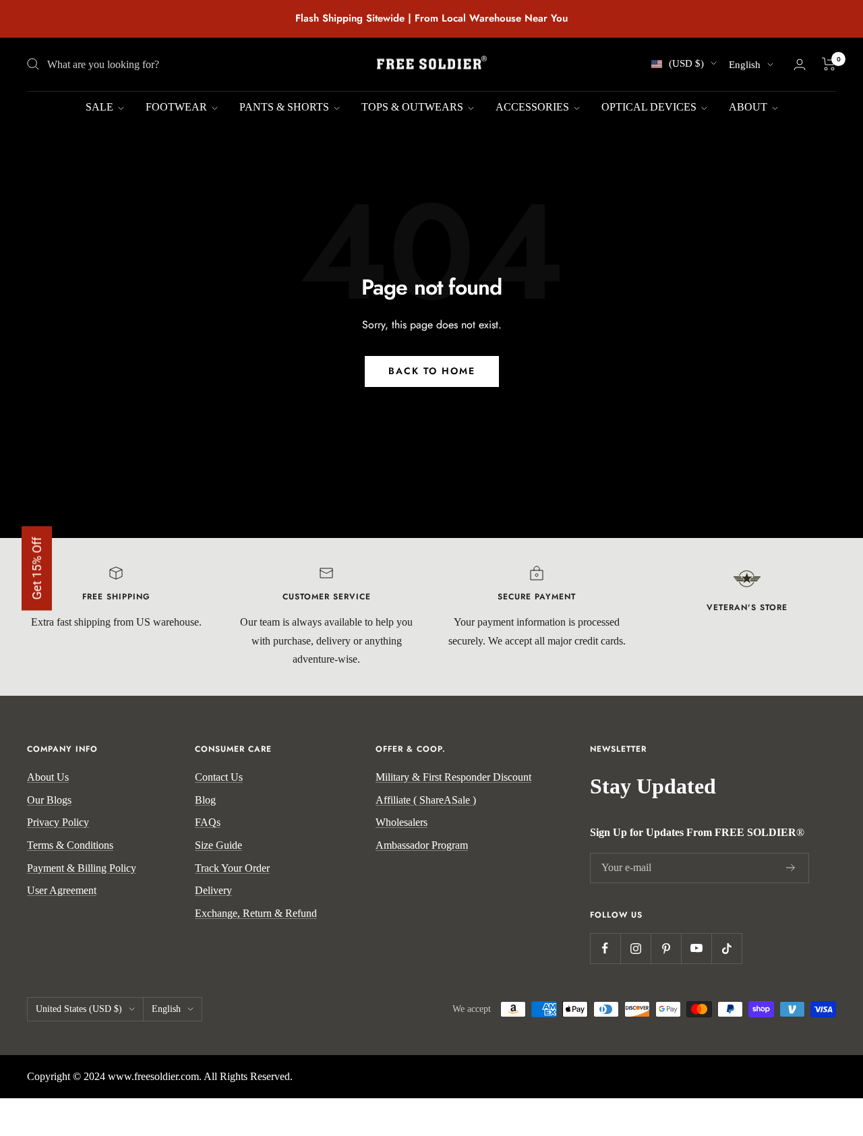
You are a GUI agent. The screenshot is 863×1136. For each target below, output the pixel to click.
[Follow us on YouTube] (696, 948)
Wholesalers (401, 822)
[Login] (800, 64)
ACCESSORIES (534, 107)
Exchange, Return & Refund (256, 913)
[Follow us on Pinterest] (666, 948)
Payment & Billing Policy (81, 868)
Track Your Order (232, 868)
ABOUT (749, 107)
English (745, 64)
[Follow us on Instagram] (635, 948)
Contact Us (219, 777)
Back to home (431, 371)
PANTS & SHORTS (285, 107)
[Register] (791, 868)
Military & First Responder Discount (453, 777)
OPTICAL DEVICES (650, 107)
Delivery (213, 890)
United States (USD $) (79, 1009)
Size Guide (218, 845)
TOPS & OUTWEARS (413, 107)
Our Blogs (49, 800)
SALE (101, 107)
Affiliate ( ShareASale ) (426, 800)
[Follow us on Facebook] (605, 948)
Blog (205, 800)
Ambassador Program (422, 845)
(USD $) (686, 63)
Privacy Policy (58, 822)
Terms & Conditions (70, 845)
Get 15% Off (37, 568)
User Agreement (61, 890)
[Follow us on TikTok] (726, 948)
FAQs (207, 822)
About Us (48, 777)
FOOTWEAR (178, 107)
